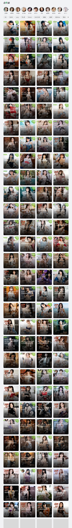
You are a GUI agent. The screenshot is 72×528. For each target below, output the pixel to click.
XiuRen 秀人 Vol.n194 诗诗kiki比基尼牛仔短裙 (44, 325)
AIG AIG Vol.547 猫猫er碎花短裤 (27, 93)
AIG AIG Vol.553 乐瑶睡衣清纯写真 (44, 76)
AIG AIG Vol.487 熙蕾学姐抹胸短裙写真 (27, 242)
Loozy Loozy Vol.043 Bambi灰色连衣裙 (27, 60)
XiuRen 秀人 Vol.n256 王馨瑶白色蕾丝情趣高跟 (44, 225)
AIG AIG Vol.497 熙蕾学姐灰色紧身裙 (44, 209)
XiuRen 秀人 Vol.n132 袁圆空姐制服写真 (11, 458)
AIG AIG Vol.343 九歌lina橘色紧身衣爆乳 (44, 508)
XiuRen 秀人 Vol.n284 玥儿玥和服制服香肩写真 (27, 158)
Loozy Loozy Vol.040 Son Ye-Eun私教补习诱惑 (60, 59)
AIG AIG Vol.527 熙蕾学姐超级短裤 (11, 143)
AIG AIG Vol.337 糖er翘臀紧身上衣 (27, 525)
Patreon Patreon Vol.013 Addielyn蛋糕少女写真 (27, 208)
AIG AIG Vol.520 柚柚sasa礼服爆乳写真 (44, 159)
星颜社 (44, 17)
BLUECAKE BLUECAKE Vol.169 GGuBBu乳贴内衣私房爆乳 (44, 391)
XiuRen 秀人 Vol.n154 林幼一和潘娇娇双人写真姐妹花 (27, 407)
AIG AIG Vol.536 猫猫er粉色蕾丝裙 (11, 126)
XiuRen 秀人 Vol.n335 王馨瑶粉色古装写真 (44, 43)
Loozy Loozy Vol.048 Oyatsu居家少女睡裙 (60, 26)
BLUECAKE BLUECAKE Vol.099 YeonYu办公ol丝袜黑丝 (60, 524)
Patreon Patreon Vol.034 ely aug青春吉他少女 (60, 92)
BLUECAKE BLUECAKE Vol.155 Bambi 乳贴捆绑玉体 (60, 424)
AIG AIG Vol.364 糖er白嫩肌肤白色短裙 (11, 475)
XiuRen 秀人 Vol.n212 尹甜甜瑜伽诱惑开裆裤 (27, 292)
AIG (5, 17)
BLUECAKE (37, 17)
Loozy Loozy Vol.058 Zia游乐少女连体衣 (11, 26)
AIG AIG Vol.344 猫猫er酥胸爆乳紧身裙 (60, 508)
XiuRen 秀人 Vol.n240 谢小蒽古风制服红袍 (60, 242)
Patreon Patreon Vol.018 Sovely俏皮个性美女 (11, 158)
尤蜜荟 (50, 17)
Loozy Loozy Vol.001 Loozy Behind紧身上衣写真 (44, 308)
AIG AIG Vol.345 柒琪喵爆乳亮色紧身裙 (27, 508)
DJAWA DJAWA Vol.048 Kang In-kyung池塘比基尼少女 (27, 125)
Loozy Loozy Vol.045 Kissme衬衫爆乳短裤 (60, 43)
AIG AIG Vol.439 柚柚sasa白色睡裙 (27, 309)
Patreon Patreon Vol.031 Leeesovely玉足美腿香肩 (60, 125)
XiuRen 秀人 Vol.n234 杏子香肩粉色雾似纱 (27, 259)
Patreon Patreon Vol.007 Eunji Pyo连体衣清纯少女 (44, 258)
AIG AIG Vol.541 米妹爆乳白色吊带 (44, 93)
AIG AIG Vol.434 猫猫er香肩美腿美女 (11, 325)
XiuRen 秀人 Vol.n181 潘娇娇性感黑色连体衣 (60, 358)
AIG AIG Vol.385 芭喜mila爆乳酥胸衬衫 (44, 425)
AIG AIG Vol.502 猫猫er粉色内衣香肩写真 (44, 192)
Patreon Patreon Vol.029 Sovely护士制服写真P (11, 175)
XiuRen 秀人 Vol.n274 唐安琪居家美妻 (44, 176)
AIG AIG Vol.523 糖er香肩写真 (60, 143)
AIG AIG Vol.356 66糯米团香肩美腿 (60, 475)
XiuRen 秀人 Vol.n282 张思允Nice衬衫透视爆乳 (60, 158)
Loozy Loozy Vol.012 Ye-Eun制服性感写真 (11, 292)
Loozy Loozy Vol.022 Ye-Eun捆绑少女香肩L (27, 192)
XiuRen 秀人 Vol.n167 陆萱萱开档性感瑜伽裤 (60, 375)
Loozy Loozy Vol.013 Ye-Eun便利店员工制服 (60, 275)
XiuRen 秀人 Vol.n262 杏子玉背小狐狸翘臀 (60, 192)
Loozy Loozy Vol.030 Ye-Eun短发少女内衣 (27, 143)
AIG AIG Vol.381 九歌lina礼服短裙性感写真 (11, 441)
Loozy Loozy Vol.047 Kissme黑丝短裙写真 (11, 43)
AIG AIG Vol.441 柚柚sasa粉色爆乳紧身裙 (60, 292)
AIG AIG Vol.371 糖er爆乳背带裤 (60, 441)
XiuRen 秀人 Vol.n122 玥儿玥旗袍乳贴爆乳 (27, 475)
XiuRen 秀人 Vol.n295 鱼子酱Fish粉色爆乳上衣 (44, 125)
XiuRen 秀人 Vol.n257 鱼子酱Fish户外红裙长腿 (60, 225)
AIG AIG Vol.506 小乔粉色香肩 (60, 176)
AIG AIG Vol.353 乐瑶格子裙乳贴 (27, 491)
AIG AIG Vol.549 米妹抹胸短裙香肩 (11, 93)
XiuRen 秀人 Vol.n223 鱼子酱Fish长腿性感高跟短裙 (60, 258)
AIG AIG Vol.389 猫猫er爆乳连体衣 (60, 408)
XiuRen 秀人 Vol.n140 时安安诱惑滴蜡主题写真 (44, 440)
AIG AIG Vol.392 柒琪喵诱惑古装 (44, 408)
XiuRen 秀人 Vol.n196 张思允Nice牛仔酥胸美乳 (27, 324)
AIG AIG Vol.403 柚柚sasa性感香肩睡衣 (11, 392)
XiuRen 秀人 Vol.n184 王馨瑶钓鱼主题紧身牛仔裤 (27, 357)
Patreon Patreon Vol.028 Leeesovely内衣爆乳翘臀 (11, 241)
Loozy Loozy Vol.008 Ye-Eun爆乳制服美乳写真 (44, 291)
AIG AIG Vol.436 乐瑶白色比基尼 (60, 309)
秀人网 (23, 17)
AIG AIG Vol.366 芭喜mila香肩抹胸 (60, 458)
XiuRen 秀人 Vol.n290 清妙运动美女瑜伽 (44, 143)
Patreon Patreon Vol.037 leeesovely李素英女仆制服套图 (60, 75)
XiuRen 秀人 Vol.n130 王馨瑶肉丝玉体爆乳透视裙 (44, 457)
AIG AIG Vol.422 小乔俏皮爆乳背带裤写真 (60, 342)
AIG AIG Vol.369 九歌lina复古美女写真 (27, 458)
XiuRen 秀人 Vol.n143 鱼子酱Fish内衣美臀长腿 (27, 440)
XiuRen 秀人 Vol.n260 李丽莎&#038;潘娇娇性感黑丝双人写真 (60, 208)
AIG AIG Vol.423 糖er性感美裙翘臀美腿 (44, 342)
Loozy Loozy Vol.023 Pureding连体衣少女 (11, 192)
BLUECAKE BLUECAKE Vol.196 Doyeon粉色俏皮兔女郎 (11, 341)
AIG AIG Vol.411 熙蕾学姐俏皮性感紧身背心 (11, 375)
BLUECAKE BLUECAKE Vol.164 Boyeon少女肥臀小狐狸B (60, 391)
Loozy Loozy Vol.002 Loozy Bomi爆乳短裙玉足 (60, 324)
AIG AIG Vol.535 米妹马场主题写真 (44, 109)
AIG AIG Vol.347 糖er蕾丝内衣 (60, 491)
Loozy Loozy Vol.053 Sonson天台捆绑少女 (44, 26)
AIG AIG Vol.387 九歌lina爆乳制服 (27, 425)
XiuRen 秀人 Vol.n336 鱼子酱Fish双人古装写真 (27, 42)
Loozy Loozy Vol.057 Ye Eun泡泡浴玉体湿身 (27, 26)
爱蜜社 (64, 17)
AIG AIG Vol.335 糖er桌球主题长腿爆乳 (44, 525)
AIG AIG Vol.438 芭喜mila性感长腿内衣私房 (11, 309)
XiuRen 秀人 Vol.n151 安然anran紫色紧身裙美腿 (11, 424)
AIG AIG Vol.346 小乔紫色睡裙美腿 (11, 508)
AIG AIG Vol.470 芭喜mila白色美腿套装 (11, 259)
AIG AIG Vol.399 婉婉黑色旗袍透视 (27, 392)
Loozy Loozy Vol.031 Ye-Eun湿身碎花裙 (60, 109)
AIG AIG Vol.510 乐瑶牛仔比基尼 (27, 176)
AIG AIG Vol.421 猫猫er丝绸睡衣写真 (11, 358)
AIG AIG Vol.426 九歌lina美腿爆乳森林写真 (27, 342)
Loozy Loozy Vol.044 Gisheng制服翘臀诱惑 (11, 60)
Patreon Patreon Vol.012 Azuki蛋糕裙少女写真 (11, 225)
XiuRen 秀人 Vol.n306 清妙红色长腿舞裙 (11, 109)
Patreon (30, 17)
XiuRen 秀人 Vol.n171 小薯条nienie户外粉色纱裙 (44, 374)
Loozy (17, 17)
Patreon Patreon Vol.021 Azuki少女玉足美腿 (44, 241)
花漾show (57, 17)
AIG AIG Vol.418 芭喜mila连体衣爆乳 (44, 358)
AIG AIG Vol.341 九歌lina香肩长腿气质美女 (11, 525)
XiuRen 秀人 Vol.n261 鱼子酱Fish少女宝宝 (11, 209)
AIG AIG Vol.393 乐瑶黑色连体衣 (11, 408)
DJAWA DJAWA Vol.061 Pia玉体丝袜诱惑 (44, 60)
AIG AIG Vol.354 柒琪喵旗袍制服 (11, 491)
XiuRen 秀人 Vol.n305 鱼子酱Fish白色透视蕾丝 (27, 108)
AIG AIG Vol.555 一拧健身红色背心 (27, 76)
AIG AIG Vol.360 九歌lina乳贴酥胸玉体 (44, 475)
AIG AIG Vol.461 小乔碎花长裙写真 (11, 275)
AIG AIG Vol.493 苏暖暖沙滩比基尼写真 (27, 226)
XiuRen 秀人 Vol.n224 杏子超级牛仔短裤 (27, 275)
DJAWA (11, 17)
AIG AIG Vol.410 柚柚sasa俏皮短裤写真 (27, 375)
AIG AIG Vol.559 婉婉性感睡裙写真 (11, 76)
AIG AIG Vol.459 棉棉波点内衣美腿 (44, 275)
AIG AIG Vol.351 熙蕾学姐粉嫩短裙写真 (44, 491)
